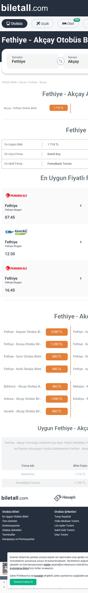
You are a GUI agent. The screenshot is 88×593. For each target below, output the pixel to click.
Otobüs (16, 23)
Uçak (44, 23)
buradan (38, 575)
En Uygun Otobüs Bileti (15, 516)
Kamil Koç (54, 154)
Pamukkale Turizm (59, 163)
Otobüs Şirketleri (11, 530)
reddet (47, 564)
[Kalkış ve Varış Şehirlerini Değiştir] (60, 61)
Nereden (17, 57)
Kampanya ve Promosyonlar (18, 539)
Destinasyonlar (11, 525)
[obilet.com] (24, 11)
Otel (73, 22)
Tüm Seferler (9, 521)
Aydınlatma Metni (19, 568)
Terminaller (8, 534)
